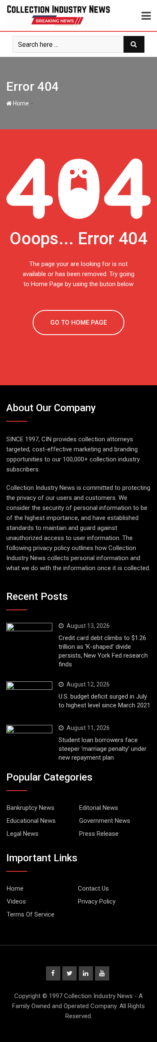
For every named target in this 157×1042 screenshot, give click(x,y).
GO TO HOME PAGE (78, 322)
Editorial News (98, 808)
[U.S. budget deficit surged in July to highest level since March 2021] (29, 696)
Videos (16, 901)
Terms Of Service (30, 914)
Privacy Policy (97, 901)
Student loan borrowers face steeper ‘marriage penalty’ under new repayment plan (103, 748)
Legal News (23, 833)
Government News (104, 820)
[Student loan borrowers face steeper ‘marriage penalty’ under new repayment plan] (29, 740)
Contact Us (93, 888)
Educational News (31, 820)
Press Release (98, 833)
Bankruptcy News (30, 808)
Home (20, 103)
